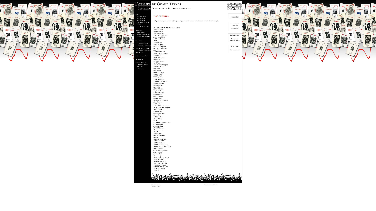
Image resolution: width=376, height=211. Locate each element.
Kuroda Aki (156, 115)
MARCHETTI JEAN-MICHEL (161, 122)
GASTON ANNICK (158, 93)
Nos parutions (141, 16)
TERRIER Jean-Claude (159, 161)
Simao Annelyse (157, 156)
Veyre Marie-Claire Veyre (160, 35)
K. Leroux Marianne (159, 113)
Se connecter (234, 39)
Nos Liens (140, 67)
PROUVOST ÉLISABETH (160, 145)
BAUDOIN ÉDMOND (159, 46)
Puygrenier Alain (158, 31)
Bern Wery (156, 50)
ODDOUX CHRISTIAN (160, 139)
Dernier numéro (143, 44)
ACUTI (155, 41)
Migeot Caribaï (157, 133)
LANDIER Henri (158, 117)
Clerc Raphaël (157, 68)
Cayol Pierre (156, 63)
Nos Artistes (141, 20)
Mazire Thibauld (158, 29)
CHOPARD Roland (158, 67)
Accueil (137, 14)
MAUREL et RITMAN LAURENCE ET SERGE (166, 28)
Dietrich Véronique (158, 83)
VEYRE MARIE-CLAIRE (160, 167)
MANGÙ (155, 120)
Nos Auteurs (141, 18)
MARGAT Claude (158, 124)
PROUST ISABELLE (159, 143)
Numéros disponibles (144, 46)
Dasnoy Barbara (158, 78)
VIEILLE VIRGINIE (159, 169)
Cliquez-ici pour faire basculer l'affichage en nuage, (168, 21)
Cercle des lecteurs (143, 34)
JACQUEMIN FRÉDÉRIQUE (161, 107)
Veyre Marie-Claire (158, 33)
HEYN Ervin (156, 104)
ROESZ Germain (158, 148)
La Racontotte (140, 42)
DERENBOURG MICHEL (160, 81)
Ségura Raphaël (157, 152)
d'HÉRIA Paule (157, 76)
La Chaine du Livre (143, 26)
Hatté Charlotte (157, 102)
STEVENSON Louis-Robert (161, 158)
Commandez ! (139, 30)
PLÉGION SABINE (158, 141)
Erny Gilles (156, 87)
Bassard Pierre (157, 42)
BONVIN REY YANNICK (160, 54)
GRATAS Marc (157, 98)
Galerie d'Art (139, 59)
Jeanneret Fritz (157, 111)
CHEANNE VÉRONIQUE (160, 65)
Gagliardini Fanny (158, 91)
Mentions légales (156, 186)
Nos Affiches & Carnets (142, 56)
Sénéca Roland (157, 154)
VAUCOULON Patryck (159, 165)
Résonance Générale (142, 48)
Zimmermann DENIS (159, 37)
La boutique (141, 32)
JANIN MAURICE (158, 109)
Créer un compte (235, 41)
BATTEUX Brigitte (158, 44)
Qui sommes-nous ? (155, 185)
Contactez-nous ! (142, 64)
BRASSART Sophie (158, 57)
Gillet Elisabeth (157, 94)
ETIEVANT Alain (158, 89)
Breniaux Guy (157, 59)
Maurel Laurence (158, 130)
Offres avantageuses (143, 36)
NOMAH (155, 137)
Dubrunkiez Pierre (158, 85)
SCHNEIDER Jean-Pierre (160, 150)
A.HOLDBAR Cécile (159, 39)
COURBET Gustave (158, 72)
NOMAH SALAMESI (159, 135)
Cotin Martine (157, 70)
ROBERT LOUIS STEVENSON (162, 146)
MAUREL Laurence (158, 128)
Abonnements (140, 52)
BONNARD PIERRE (159, 52)
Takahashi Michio (158, 159)
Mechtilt (155, 132)
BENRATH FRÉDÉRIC (160, 48)
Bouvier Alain (157, 55)
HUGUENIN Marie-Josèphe (161, 106)
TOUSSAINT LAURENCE (160, 163)
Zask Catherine (157, 171)
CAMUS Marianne (158, 61)
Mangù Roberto (157, 119)
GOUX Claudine (158, 96)
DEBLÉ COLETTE (158, 80)
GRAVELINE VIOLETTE (160, 100)
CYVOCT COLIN (158, 74)
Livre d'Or (140, 69)
